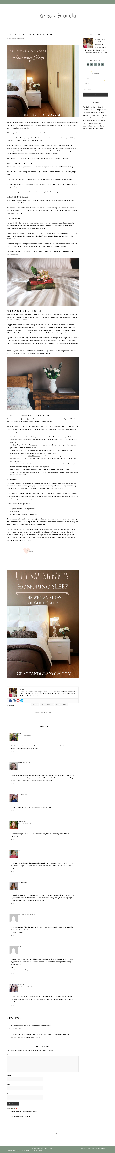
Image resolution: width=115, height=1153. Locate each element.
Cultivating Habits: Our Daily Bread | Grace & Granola (29, 1026)
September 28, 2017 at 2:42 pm (25, 852)
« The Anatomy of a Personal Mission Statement (19, 720)
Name (9, 1075)
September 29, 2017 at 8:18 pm (24, 948)
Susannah (21, 794)
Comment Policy (37, 1150)
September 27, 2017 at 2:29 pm (25, 765)
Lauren (21, 689)
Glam (50, 1148)
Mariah (20, 946)
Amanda (20, 821)
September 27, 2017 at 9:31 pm (24, 823)
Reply (12, 752)
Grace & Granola (57, 16)
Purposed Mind (47, 712)
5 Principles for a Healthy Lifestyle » (69, 720)
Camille (20, 850)
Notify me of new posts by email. (19, 1116)
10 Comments (23, 38)
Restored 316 (101, 1148)
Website (9, 1094)
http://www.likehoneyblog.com (21, 970)
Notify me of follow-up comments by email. (23, 1112)
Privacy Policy (26, 1150)
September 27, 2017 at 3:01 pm (24, 797)
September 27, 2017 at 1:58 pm (24, 735)
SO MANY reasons (34, 456)
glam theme (94, 1148)
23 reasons (33, 208)
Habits (41, 712)
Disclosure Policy (13, 1150)
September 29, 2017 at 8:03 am (25, 884)
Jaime (19, 733)
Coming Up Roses (17, 932)
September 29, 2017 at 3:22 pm (25, 916)
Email (9, 1085)
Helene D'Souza (22, 762)
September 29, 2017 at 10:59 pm (25, 986)
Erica (20, 984)
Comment (10, 1055)
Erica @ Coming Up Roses (25, 914)
